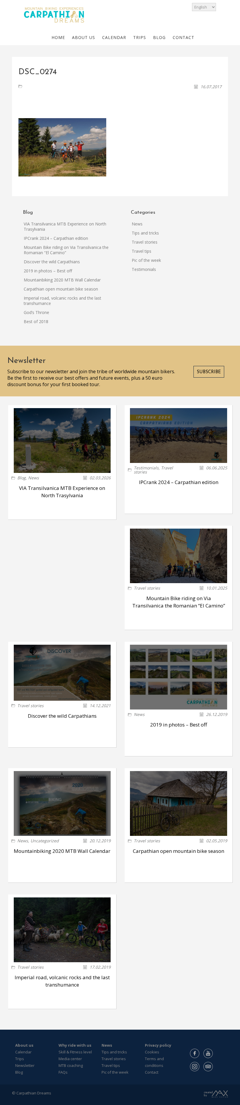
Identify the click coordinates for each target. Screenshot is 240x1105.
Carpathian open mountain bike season (61, 289)
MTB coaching (71, 1065)
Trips (19, 1058)
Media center (70, 1058)
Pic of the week (146, 260)
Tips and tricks (145, 233)
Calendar (23, 1052)
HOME (58, 37)
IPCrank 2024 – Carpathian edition (56, 238)
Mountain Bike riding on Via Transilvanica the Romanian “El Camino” (66, 250)
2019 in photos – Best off (48, 271)
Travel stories (144, 242)
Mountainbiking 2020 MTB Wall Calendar (62, 280)
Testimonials (144, 269)
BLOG (159, 37)
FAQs (63, 1072)
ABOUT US (83, 37)
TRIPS (139, 37)
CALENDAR (114, 37)
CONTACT (183, 37)
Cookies (152, 1052)
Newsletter (25, 1065)
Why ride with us (75, 1045)
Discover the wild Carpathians (52, 261)
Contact (151, 1072)
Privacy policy (158, 1045)
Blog (21, 478)
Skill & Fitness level (75, 1052)
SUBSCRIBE (209, 372)
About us (24, 1045)
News (137, 224)
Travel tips (141, 251)
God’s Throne (36, 312)
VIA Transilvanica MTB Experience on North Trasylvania (65, 226)
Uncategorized (44, 840)
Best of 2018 (36, 321)
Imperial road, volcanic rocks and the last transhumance (62, 300)
